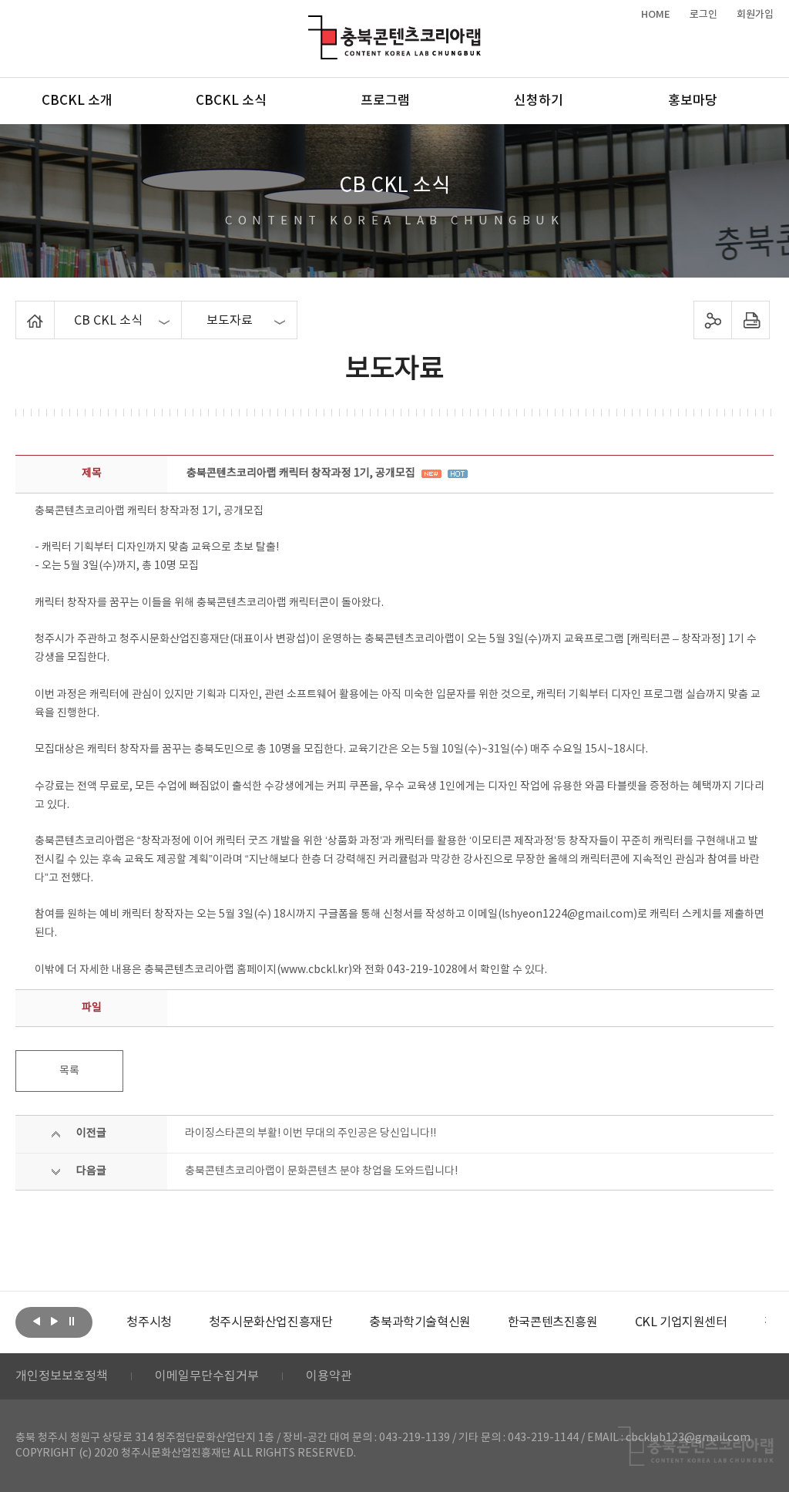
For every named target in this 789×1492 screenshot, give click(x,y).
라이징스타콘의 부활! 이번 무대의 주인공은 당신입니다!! (310, 1133)
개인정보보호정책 (61, 1376)
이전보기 (36, 1321)
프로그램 (385, 101)
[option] (149, 1322)
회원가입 (755, 14)
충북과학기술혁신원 (419, 1322)
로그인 (703, 14)
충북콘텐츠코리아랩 (311, 24)
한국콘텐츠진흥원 (553, 1322)
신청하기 (538, 101)
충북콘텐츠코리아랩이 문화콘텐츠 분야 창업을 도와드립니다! (321, 1171)
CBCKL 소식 (231, 101)
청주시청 (148, 1322)
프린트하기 (750, 320)
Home (19, 310)
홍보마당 (692, 101)
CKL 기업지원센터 (681, 1322)
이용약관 (329, 1376)
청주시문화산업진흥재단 (271, 1322)
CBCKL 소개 (77, 101)
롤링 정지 (71, 1321)
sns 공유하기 (712, 320)
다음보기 (54, 1321)
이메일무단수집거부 (207, 1376)
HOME (655, 14)
